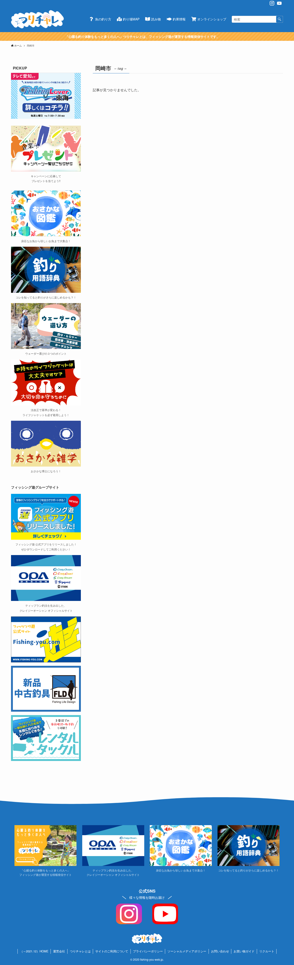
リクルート (266, 951)
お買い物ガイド (244, 951)
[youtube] (279, 3)
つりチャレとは (80, 951)
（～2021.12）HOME (34, 951)
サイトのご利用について (111, 951)
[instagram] (272, 3)
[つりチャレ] (37, 19)
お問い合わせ (220, 951)
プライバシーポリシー (148, 951)
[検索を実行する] (279, 19)
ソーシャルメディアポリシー (186, 951)
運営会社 (59, 951)
